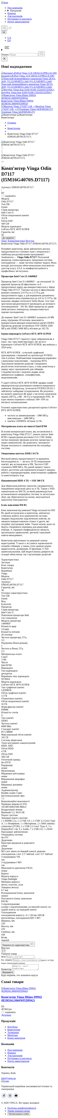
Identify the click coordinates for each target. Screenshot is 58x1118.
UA (9, 37)
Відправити (7, 972)
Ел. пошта (6, 960)
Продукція (15, 10)
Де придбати (8, 238)
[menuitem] (32, 37)
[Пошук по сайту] (4, 28)
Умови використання (18, 1111)
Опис (4, 240)
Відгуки (30, 240)
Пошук (5, 54)
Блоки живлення (16, 1038)
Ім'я (3, 956)
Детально (6, 1015)
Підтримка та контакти (19, 19)
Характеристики (16, 240)
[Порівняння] (10, 29)
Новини (11, 13)
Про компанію (15, 7)
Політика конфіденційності (21, 1108)
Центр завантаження (18, 21)
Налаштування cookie (19, 1114)
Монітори (12, 1035)
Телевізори (13, 1032)
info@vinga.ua (8, 1078)
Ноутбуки (12, 1027)
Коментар (6, 969)
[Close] (4, 58)
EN (9, 40)
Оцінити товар (9, 953)
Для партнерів (14, 16)
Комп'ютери (13, 1029)
